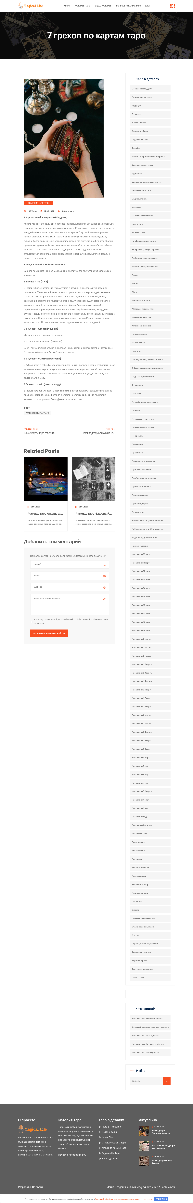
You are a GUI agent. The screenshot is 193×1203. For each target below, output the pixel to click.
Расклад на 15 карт (141, 596)
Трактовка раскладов (142, 969)
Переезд (136, 410)
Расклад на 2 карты (141, 639)
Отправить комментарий (47, 633)
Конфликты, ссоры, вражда (146, 249)
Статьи (135, 935)
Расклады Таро (82, 6)
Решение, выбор (140, 884)
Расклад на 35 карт (141, 740)
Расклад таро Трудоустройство (148, 1043)
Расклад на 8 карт (140, 799)
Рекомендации (139, 876)
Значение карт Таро (38, 203)
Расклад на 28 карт (141, 706)
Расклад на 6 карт (140, 774)
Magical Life (143, 1187)
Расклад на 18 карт (141, 622)
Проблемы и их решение (144, 478)
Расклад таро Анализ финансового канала (46, 514)
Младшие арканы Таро (143, 308)
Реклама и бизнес (140, 867)
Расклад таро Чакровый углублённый (93, 514)
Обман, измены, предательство (147, 368)
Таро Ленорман (139, 960)
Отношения (137, 385)
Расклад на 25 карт (141, 689)
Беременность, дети (142, 88)
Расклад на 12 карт (141, 571)
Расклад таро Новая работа (145, 1052)
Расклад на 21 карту (141, 655)
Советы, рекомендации (143, 918)
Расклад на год (139, 816)
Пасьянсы (137, 393)
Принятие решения (141, 469)
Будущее (136, 105)
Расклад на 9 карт (140, 808)
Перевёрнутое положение (145, 402)
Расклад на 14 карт (141, 588)
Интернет (136, 207)
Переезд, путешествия (143, 418)
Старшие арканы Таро (143, 926)
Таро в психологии (141, 952)
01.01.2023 (83, 506)
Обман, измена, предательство (147, 359)
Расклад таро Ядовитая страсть (148, 1018)
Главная (66, 6)
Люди (135, 275)
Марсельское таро (141, 300)
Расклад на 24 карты (142, 681)
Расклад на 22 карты (142, 664)
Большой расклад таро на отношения (150, 1027)
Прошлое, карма (140, 495)
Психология (138, 512)
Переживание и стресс (143, 427)
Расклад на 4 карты (141, 757)
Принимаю (161, 1199)
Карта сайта (168, 1187)
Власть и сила (139, 122)
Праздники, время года (143, 461)
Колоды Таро (138, 232)
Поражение (137, 444)
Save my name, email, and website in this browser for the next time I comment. (71, 621)
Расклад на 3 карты (141, 715)
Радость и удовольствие (144, 537)
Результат (137, 859)
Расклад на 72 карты (142, 791)
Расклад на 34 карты (142, 732)
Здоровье (137, 173)
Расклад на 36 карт (141, 749)
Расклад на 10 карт (141, 554)
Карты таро (137, 224)
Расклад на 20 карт (141, 647)
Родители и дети (140, 892)
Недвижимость (139, 334)
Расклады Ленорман (142, 825)
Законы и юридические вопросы (148, 156)
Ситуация (137, 901)
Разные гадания (140, 545)
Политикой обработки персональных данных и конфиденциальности (124, 1199)
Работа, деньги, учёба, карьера (147, 520)
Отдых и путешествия (143, 376)
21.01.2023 (35, 506)
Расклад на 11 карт (140, 562)
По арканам (137, 435)
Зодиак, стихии (139, 198)
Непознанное (138, 342)
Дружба (136, 148)
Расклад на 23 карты (142, 672)
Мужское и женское (141, 317)
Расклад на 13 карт (141, 579)
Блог (147, 6)
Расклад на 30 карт (141, 723)
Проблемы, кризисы (142, 486)
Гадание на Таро (140, 139)
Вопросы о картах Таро (128, 6)
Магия (135, 283)
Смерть (135, 909)
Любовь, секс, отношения (145, 266)
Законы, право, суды (142, 165)
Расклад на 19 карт (141, 630)
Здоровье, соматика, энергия (146, 181)
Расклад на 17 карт (141, 613)
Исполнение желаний (142, 215)
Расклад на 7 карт (140, 782)
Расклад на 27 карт (141, 698)
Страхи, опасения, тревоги (145, 943)
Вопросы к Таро (140, 131)
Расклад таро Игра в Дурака (146, 1035)
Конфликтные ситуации (144, 241)
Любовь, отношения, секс (145, 258)
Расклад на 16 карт (141, 605)
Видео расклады (103, 6)
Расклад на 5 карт (140, 766)
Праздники (137, 452)
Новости (136, 351)
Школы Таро (138, 977)
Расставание (138, 842)
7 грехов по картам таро (37, 413)
